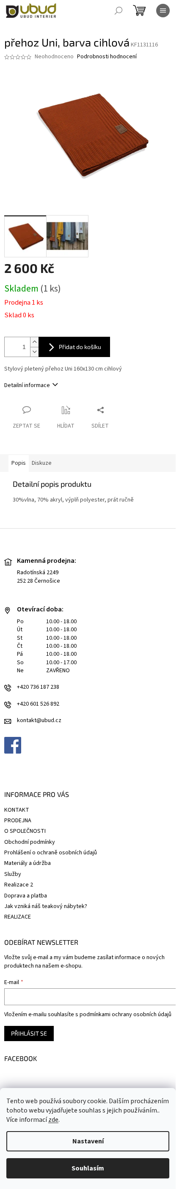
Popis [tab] (18, 463)
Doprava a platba (25, 896)
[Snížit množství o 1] (34, 352)
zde (53, 1119)
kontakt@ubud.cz (39, 721)
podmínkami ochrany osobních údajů (125, 1014)
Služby (12, 874)
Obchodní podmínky (29, 842)
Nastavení (88, 1141)
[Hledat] (118, 10)
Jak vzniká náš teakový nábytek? (45, 906)
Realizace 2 (18, 885)
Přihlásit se (29, 1033)
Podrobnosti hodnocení (107, 57)
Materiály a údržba (27, 863)
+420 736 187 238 (38, 687)
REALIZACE (17, 917)
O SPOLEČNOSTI (25, 831)
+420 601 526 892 (38, 704)
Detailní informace (27, 385)
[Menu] (162, 10)
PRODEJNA (17, 820)
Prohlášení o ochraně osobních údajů (50, 852)
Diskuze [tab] (42, 463)
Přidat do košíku (80, 346)
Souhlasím (88, 1168)
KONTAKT (16, 810)
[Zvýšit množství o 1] (34, 342)
